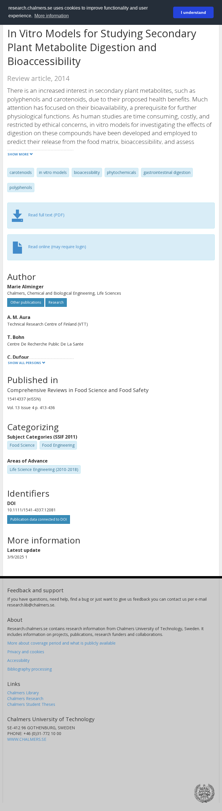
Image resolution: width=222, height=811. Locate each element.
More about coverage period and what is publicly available (61, 643)
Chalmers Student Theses (31, 704)
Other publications (25, 302)
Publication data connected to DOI (38, 519)
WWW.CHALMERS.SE (26, 739)
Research (56, 302)
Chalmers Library (23, 692)
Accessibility (18, 660)
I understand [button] (193, 12)
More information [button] (51, 15)
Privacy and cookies (25, 651)
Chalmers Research (25, 698)
